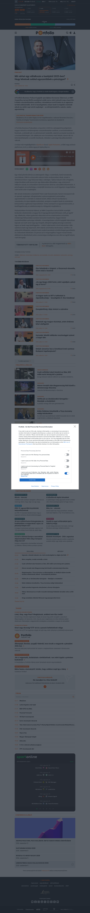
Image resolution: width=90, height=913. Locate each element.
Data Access (45, 486)
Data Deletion (35, 486)
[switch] (67, 454)
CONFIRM (32, 480)
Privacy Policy (55, 486)
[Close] (75, 427)
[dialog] (45, 457)
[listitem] (45, 451)
